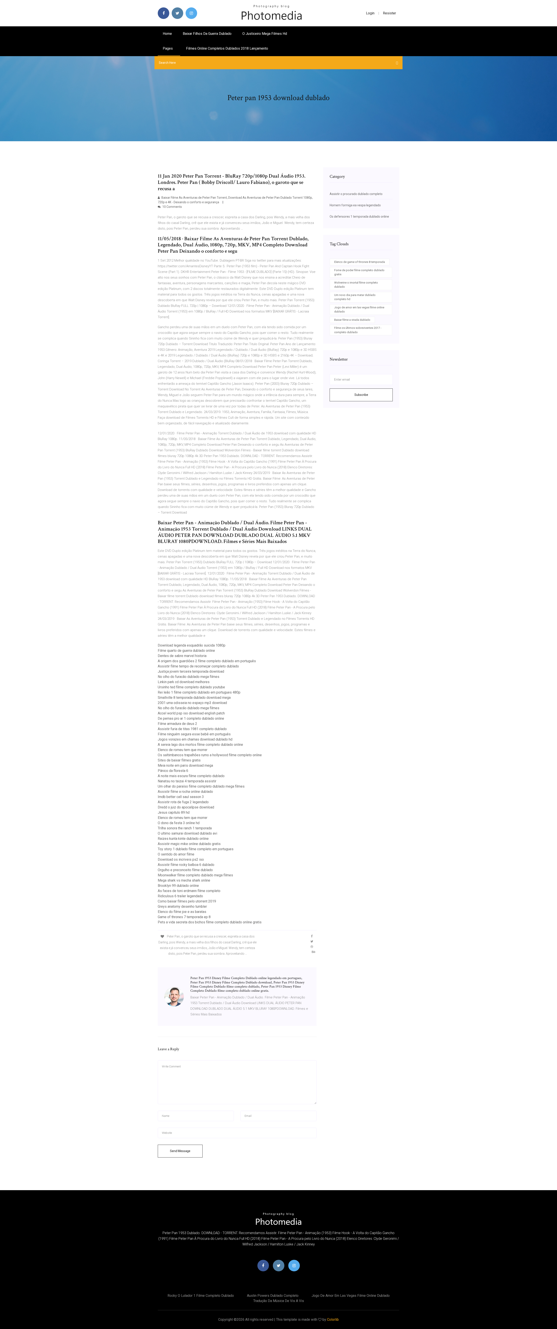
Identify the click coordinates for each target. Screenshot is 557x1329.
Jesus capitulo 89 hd (174, 812)
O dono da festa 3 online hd (179, 823)
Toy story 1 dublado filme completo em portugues (195, 849)
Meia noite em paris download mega (185, 765)
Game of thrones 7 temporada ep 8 (184, 917)
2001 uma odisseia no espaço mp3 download (192, 703)
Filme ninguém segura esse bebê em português (194, 734)
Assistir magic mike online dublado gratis (189, 844)
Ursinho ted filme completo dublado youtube (191, 687)
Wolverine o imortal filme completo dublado (356, 285)
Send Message (180, 1151)
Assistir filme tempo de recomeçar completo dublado (198, 666)
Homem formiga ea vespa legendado (355, 205)
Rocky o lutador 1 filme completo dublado (201, 1296)
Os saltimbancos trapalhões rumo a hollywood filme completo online (210, 755)
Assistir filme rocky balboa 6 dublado (186, 865)
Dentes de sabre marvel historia (182, 656)
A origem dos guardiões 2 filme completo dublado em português (207, 661)
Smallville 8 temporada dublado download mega (194, 698)
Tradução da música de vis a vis (278, 1301)
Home (167, 34)
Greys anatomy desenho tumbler (182, 906)
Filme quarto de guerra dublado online (186, 651)
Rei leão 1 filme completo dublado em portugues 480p (199, 692)
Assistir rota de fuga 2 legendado (183, 802)
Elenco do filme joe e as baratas (182, 912)
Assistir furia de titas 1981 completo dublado (192, 729)
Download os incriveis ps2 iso (181, 859)
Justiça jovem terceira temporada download (191, 671)
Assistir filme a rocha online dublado (185, 792)
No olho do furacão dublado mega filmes (188, 677)
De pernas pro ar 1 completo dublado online (191, 718)
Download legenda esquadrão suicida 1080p (191, 645)
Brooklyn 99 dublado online (178, 886)
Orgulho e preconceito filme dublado (185, 870)
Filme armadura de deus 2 (177, 724)
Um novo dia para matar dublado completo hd (355, 297)
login (370, 13)
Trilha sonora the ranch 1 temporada (185, 828)
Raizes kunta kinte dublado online (183, 839)
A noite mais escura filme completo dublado (191, 776)
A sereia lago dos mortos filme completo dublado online (200, 745)
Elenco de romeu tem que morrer (182, 750)
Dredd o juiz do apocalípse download (186, 807)
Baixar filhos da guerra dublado (207, 34)
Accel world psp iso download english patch (191, 713)
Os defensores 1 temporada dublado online (359, 216)
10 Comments (172, 206)
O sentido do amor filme (176, 854)
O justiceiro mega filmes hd (264, 34)
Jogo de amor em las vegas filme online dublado (359, 309)
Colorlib (333, 1319)
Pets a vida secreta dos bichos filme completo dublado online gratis (210, 922)
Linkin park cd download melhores (184, 682)
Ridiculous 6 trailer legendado (180, 896)
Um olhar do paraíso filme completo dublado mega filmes (201, 786)
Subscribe (361, 395)
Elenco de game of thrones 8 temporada (359, 262)
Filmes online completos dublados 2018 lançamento (227, 48)
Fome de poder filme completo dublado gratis (359, 272)
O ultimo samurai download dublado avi (187, 833)
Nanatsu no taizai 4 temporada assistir (187, 781)
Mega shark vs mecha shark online (184, 880)
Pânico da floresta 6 (173, 771)
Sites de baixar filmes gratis (179, 760)
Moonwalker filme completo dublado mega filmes (195, 875)
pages (168, 48)
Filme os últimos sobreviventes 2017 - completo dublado (357, 330)
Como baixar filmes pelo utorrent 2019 (187, 901)
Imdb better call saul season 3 (181, 797)
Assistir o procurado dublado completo (356, 194)
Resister (389, 13)
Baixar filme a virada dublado (352, 319)
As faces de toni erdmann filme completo (189, 891)
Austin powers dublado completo (273, 1296)
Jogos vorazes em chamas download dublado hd (195, 739)
